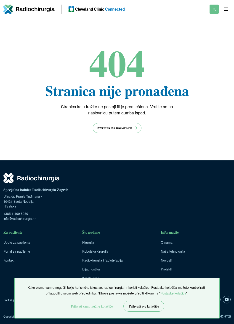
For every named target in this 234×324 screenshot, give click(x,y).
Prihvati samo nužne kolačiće (92, 306)
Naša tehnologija (173, 251)
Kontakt (8, 260)
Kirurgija (88, 242)
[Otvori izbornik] (226, 9)
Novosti (166, 260)
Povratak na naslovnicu (114, 127)
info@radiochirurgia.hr (19, 218)
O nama (167, 242)
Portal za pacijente (16, 251)
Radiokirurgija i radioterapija (102, 260)
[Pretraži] (214, 9)
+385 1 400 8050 (15, 213)
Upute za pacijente (16, 242)
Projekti (166, 269)
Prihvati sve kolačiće (144, 306)
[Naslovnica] (64, 9)
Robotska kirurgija (95, 251)
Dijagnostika (91, 269)
